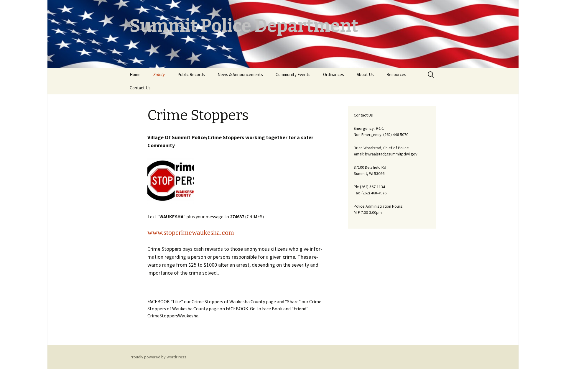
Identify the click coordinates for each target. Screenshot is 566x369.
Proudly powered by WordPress (158, 357)
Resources (396, 74)
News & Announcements (240, 74)
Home (135, 74)
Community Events (293, 74)
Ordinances (333, 74)
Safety (159, 74)
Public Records (191, 74)
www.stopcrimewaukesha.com (190, 232)
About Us (365, 74)
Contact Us (140, 88)
